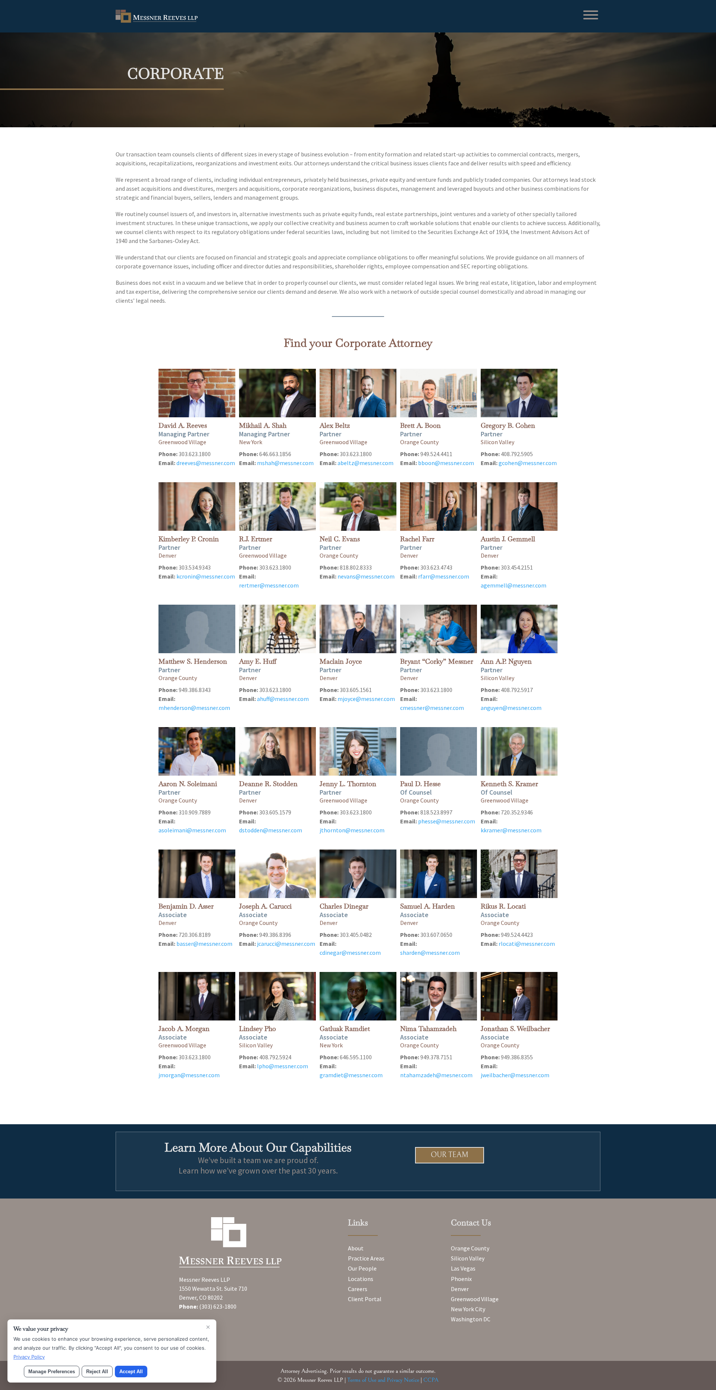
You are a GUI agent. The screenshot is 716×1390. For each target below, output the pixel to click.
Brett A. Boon (420, 425)
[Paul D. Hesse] (438, 751)
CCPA (431, 1380)
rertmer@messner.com (269, 585)
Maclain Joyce (341, 661)
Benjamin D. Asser (186, 906)
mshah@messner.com (285, 463)
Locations (360, 1279)
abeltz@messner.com (365, 463)
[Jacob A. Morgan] (196, 996)
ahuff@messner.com (283, 698)
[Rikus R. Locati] (519, 874)
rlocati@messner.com (527, 943)
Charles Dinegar (344, 906)
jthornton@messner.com (352, 830)
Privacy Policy (29, 1357)
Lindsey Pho (257, 1028)
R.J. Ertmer (255, 539)
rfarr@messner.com (443, 576)
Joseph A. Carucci (265, 906)
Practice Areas (366, 1258)
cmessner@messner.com (432, 707)
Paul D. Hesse (420, 783)
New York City (468, 1309)
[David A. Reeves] (196, 393)
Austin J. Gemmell (508, 539)
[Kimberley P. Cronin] (196, 506)
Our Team (449, 1155)
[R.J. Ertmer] (277, 506)
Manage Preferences (51, 1371)
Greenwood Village (475, 1299)
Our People (362, 1268)
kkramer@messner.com (511, 830)
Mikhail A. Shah (262, 425)
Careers (357, 1289)
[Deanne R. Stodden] (277, 751)
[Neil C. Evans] (358, 506)
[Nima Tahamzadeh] (438, 996)
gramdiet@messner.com (351, 1075)
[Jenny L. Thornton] (358, 751)
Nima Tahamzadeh (428, 1028)
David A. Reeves (182, 425)
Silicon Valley (467, 1258)
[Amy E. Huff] (277, 629)
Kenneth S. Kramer (509, 783)
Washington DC (470, 1319)
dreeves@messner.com (205, 463)
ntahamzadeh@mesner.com (436, 1075)
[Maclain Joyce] (358, 629)
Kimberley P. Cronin (188, 539)
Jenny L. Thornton (348, 783)
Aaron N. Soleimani (187, 783)
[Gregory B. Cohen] (519, 393)
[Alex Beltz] (358, 393)
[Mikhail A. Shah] (277, 393)
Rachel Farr (417, 539)
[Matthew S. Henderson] (196, 629)
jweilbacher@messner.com (515, 1075)
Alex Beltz (335, 425)
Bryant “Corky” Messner (436, 661)
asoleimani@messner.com (192, 830)
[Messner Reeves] (157, 20)
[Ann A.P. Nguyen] (519, 629)
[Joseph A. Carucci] (277, 874)
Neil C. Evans (340, 539)
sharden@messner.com (430, 952)
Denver (460, 1289)
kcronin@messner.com (205, 576)
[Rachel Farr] (438, 506)
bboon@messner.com (446, 463)
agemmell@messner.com (513, 585)
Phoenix (461, 1279)
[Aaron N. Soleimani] (196, 751)
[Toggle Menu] (590, 14)
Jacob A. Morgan (184, 1028)
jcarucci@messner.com (286, 943)
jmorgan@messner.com (189, 1075)
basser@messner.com (204, 943)
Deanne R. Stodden (268, 783)
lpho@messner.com (282, 1066)
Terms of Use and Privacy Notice (383, 1380)
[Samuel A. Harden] (438, 874)
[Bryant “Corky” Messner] (438, 629)
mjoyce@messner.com (366, 698)
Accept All (131, 1371)
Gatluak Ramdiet (345, 1028)
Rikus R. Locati (503, 906)
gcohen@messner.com (528, 463)
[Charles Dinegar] (358, 874)
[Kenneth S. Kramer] (519, 751)
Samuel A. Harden (427, 906)
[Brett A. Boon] (438, 393)
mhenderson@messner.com (194, 707)
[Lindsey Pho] (277, 996)
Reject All (97, 1371)
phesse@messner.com (446, 821)
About (356, 1248)
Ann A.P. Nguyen (506, 661)
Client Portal (364, 1299)
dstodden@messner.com (270, 830)
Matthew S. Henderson (192, 661)
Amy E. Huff (257, 661)
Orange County (470, 1248)
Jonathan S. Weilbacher (515, 1028)
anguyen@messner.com (511, 707)
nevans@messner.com (366, 576)
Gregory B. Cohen (508, 425)
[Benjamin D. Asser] (196, 874)
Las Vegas (463, 1268)
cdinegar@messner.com (350, 952)
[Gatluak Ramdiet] (358, 996)
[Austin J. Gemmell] (519, 506)
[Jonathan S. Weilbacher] (519, 996)
